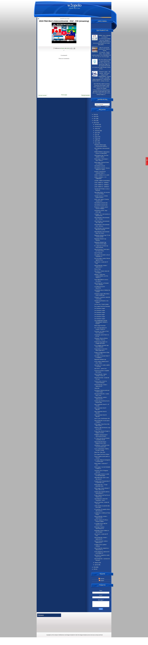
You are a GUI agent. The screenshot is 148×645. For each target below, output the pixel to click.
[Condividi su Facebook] (74, 48)
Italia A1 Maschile (98, 252)
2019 (95, 114)
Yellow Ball (96, 388)
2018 (95, 116)
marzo (96, 143)
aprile (96, 140)
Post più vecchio (86, 95)
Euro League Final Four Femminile (102, 306)
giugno (96, 136)
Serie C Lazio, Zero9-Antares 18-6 (102, 418)
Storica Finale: (97, 269)
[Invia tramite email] (70, 48)
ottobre (96, 128)
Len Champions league (99, 314)
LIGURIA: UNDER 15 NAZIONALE (102, 180)
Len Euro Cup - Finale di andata (101, 304)
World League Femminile (99, 325)
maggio (96, 138)
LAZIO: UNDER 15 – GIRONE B (101, 186)
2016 (95, 120)
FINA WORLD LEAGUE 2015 (100, 203)
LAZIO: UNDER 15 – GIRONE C (101, 182)
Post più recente (42, 95)
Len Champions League (99, 308)
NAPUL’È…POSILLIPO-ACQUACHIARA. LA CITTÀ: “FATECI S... (101, 276)
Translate (106, 106)
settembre (97, 130)
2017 (95, 118)
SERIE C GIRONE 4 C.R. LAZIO (101, 175)
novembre (97, 126)
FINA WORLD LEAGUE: (99, 166)
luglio (96, 134)
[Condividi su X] (73, 48)
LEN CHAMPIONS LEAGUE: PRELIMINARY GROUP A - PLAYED (101, 322)
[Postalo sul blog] (71, 48)
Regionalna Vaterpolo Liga (100, 359)
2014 (95, 567)
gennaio (97, 564)
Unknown (102, 578)
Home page (64, 94)
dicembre (97, 124)
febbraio (97, 562)
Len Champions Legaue (99, 318)
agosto (96, 132)
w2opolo (74, 5)
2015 (95, 122)
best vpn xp (93, 634)
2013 (95, 569)
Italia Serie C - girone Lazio (100, 368)
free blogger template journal (84, 634)
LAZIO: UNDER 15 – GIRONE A (101, 184)
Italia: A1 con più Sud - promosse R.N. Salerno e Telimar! (104, 49)
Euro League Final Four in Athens (101, 454)
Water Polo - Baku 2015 (99, 452)
